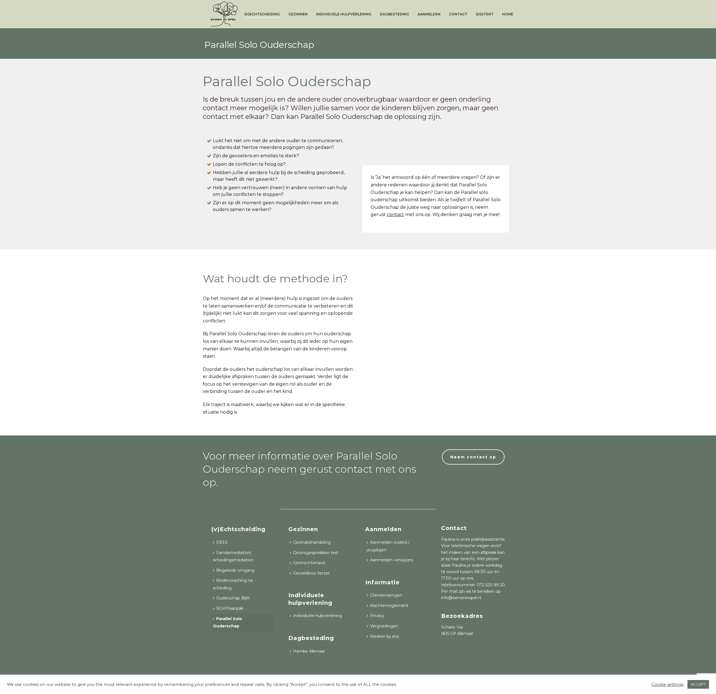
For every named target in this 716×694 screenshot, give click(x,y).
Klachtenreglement (389, 605)
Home (507, 14)
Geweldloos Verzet (311, 573)
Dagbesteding (394, 14)
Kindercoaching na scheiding (233, 584)
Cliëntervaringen (386, 595)
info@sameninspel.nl (461, 597)
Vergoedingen (384, 626)
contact (395, 214)
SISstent (485, 14)
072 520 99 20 (491, 584)
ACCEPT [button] (698, 684)
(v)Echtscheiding (262, 14)
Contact (458, 14)
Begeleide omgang (235, 570)
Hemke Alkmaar (309, 651)
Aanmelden (429, 14)
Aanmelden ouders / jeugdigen (388, 546)
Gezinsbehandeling (312, 542)
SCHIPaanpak (229, 608)
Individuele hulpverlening (343, 14)
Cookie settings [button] (667, 684)
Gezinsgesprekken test (315, 552)
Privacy (377, 615)
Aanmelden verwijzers (391, 559)
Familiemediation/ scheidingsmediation (233, 556)
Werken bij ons (384, 636)
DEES (222, 542)
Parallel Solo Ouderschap (227, 622)
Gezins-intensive (309, 562)
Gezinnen (298, 14)
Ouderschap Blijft (233, 598)
